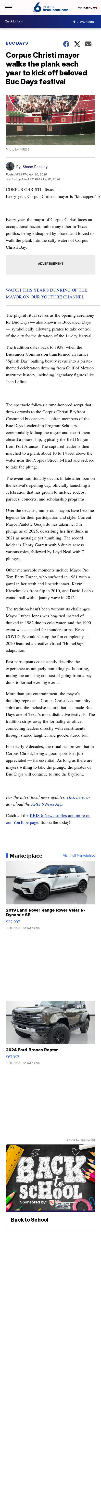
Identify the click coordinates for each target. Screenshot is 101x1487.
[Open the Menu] (8, 7)
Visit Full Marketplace (79, 855)
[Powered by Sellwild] (88, 1140)
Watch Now (86, 7)
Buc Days (17, 43)
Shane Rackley (35, 166)
